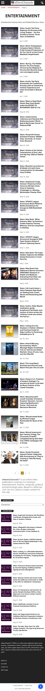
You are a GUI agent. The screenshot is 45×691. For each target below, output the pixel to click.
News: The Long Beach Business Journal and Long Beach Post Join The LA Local (32, 365)
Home (3, 7)
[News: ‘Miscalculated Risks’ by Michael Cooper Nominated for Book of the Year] (9, 422)
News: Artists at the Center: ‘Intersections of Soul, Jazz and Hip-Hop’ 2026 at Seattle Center (31, 153)
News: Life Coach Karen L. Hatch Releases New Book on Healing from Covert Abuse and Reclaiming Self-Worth (31, 292)
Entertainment (14, 7)
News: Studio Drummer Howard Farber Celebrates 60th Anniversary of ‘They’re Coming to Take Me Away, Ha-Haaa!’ (31, 456)
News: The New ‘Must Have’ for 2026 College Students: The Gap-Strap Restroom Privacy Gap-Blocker (28, 628)
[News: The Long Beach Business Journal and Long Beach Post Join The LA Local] (9, 368)
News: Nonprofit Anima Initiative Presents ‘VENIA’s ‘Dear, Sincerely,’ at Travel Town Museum (31, 137)
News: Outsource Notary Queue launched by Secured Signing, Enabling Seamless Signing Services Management (28, 568)
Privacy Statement (18, 685)
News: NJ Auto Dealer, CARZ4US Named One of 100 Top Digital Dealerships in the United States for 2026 (27, 541)
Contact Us (4, 667)
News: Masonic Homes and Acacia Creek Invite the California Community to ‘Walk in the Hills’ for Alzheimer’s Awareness (28, 580)
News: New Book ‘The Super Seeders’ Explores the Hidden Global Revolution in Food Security (32, 256)
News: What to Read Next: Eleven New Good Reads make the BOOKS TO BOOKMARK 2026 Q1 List (31, 104)
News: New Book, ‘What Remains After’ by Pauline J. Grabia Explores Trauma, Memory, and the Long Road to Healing (31, 223)
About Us (4, 660)
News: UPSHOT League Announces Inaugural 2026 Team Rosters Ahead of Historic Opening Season (31, 240)
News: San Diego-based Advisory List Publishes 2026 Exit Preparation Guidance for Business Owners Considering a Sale (28, 616)
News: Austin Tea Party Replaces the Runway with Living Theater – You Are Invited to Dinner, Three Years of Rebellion (31, 32)
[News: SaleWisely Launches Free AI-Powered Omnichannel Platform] (6, 607)
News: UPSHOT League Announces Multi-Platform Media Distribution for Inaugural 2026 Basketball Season (31, 205)
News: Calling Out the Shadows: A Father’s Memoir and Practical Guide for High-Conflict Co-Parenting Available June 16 (32, 330)
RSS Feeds (4, 670)
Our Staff (4, 664)
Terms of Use (28, 685)
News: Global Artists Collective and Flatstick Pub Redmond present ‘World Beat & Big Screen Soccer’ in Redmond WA (31, 121)
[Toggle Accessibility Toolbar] (40, 686)
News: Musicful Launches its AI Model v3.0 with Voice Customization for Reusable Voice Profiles (32, 169)
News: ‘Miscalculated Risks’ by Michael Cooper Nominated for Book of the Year (31, 419)
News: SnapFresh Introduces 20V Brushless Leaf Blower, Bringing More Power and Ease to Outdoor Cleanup (28, 517)
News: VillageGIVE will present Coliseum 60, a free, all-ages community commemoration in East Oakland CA (27, 529)
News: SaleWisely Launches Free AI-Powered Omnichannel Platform (26, 605)
